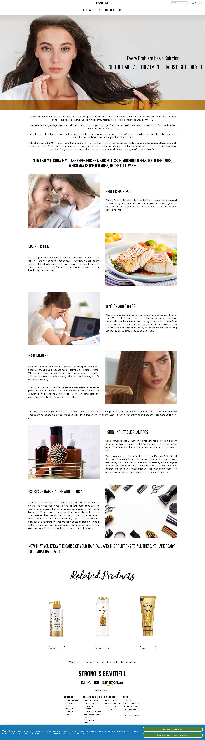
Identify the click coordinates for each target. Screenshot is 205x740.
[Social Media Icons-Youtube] (97, 684)
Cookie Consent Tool (70, 733)
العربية (194, 3)
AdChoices (100, 690)
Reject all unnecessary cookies (172, 735)
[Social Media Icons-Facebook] (83, 684)
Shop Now (52, 648)
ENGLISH (200, 3)
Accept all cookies (172, 729)
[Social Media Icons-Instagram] (90, 684)
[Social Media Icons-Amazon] (113, 684)
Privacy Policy (14, 733)
